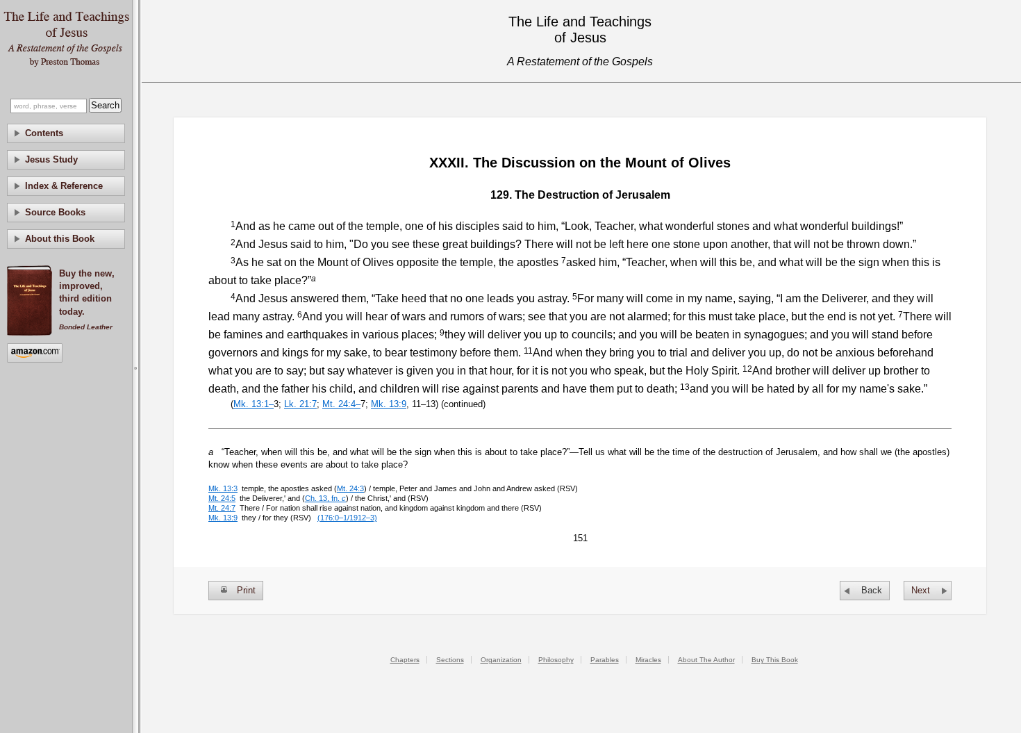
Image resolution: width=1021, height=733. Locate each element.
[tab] (66, 133)
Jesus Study (51, 159)
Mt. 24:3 (350, 488)
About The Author (706, 660)
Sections (450, 660)
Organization (501, 660)
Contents (44, 133)
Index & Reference (64, 186)
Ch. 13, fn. (325, 498)
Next (920, 590)
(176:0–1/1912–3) (347, 517)
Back (871, 590)
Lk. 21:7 (300, 404)
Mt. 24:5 (221, 498)
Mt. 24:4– (341, 404)
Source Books (55, 212)
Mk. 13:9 (388, 404)
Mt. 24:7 (221, 508)
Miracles (648, 660)
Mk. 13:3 (223, 488)
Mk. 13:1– (253, 404)
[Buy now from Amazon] (35, 354)
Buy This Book (775, 660)
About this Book (59, 238)
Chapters (405, 660)
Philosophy (556, 660)
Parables (604, 660)
